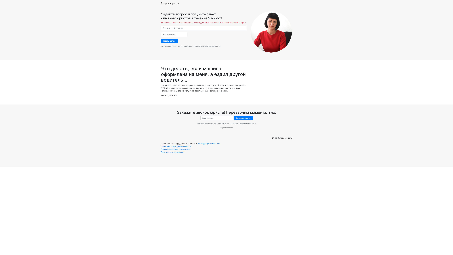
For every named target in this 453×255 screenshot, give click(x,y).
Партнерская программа (172, 152)
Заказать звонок (243, 118)
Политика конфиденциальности (176, 146)
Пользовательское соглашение (175, 149)
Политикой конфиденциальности (207, 46)
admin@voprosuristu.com (209, 143)
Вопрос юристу (170, 3)
